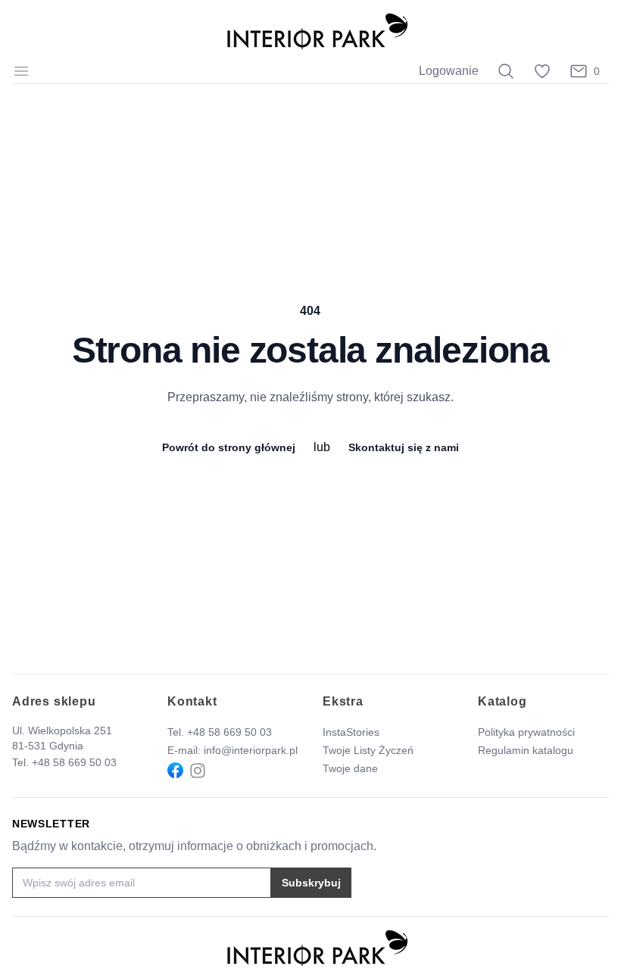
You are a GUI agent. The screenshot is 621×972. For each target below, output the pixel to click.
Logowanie (449, 70)
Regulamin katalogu (525, 750)
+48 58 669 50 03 (74, 762)
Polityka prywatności (526, 732)
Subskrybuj (311, 883)
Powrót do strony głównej (228, 447)
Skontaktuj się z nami (403, 447)
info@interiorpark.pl (251, 750)
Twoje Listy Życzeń (368, 750)
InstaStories (351, 732)
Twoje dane (350, 768)
